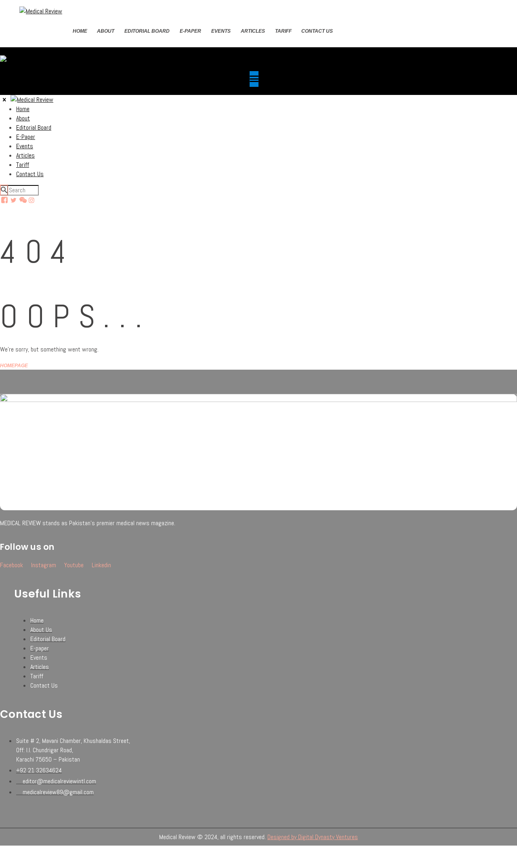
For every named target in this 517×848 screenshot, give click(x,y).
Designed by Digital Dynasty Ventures (312, 837)
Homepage (14, 365)
